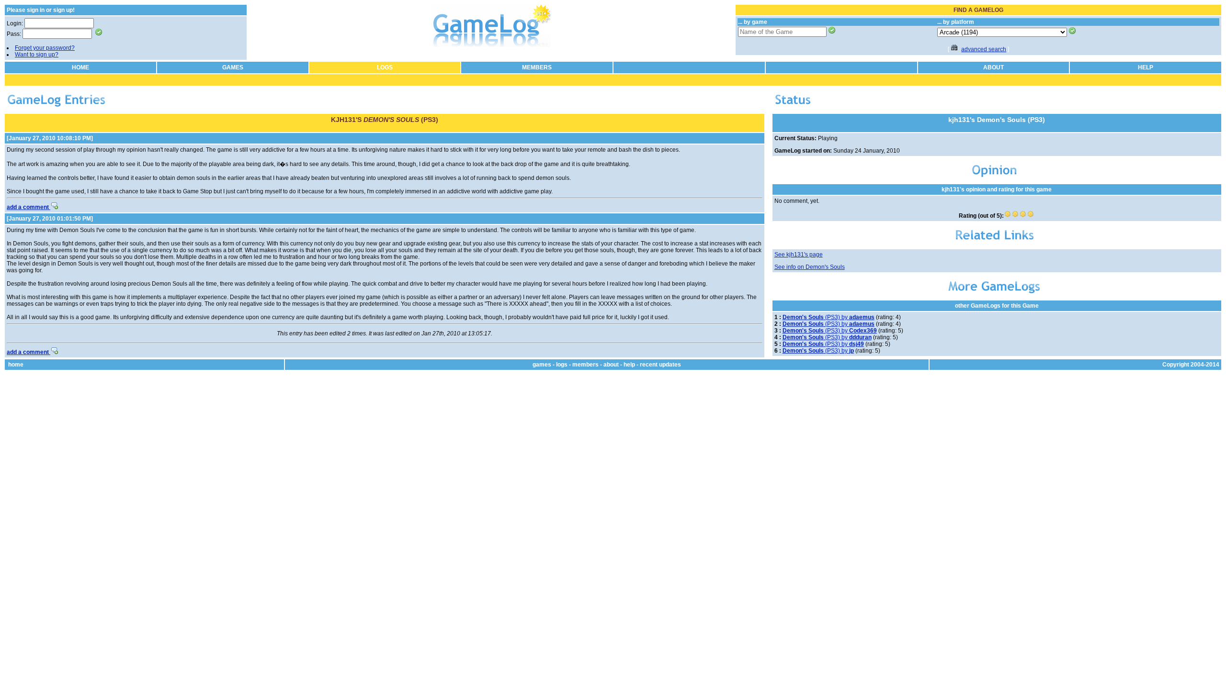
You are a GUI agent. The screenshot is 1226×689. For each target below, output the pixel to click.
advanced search (983, 49)
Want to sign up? (36, 54)
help (629, 364)
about (611, 364)
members (585, 364)
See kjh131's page (798, 254)
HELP (1145, 67)
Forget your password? (45, 47)
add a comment (28, 207)
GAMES (232, 67)
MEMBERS (537, 67)
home (15, 364)
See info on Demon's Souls (809, 267)
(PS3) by (828, 317)
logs (562, 364)
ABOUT (993, 67)
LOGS (385, 67)
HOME (80, 67)
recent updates (660, 364)
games (542, 364)
